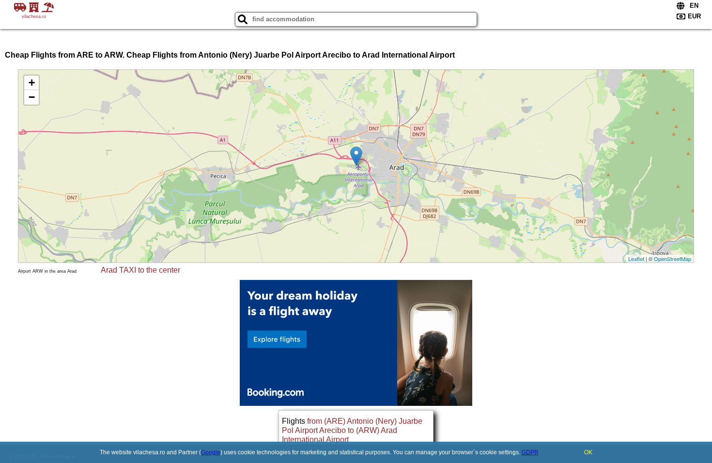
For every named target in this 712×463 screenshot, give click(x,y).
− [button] (32, 97)
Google (210, 452)
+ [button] (32, 83)
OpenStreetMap (672, 258)
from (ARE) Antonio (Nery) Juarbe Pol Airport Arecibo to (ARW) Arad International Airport (352, 430)
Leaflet (636, 258)
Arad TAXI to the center (140, 270)
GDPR (530, 452)
